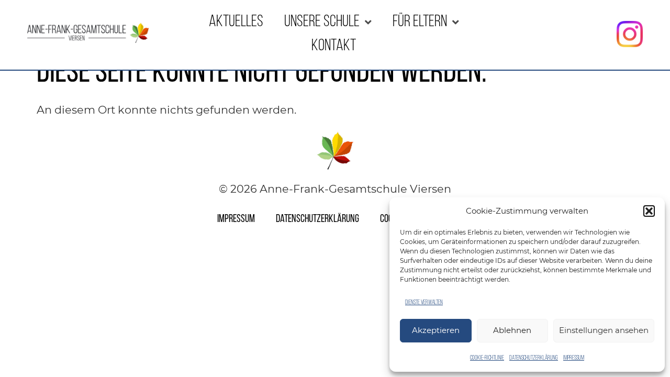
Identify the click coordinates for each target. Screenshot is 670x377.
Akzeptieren (436, 330)
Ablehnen (512, 330)
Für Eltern (420, 22)
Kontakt (333, 46)
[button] (649, 211)
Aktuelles (236, 22)
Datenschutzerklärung (533, 358)
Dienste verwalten (424, 303)
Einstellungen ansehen (604, 330)
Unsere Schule (322, 22)
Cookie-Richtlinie (487, 358)
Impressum (573, 358)
